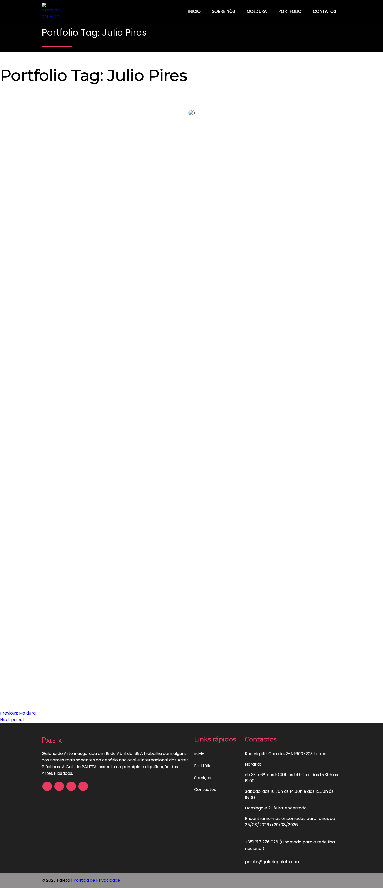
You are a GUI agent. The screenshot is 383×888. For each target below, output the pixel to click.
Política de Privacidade (96, 880)
